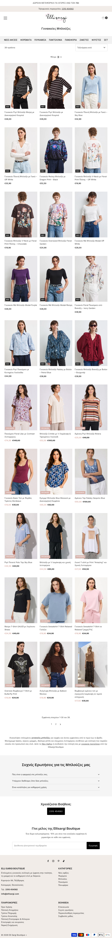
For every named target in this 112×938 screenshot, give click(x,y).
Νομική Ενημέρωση (9, 925)
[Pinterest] (58, 860)
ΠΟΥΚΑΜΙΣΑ (40, 40)
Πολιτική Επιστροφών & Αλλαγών (15, 919)
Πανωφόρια (63, 885)
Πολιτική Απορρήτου (9, 910)
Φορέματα (62, 876)
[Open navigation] (5, 17)
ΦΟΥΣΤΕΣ (96, 40)
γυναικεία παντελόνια (90, 744)
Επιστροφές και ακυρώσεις (12, 922)
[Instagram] (53, 860)
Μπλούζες (62, 879)
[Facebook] (48, 860)
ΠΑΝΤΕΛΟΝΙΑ (55, 40)
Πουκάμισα (63, 882)
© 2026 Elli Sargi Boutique (13, 935)
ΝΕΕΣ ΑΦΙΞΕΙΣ (10, 40)
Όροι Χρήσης (6, 907)
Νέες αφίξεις (63, 873)
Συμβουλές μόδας (65, 916)
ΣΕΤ (106, 40)
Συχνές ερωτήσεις (65, 910)
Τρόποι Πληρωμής (8, 913)
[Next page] (60, 724)
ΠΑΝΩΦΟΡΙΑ (71, 40)
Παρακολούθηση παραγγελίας (71, 913)
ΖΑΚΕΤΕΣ (84, 40)
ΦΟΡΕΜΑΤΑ (26, 40)
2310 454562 (68, 9)
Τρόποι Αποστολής (9, 916)
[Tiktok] (63, 860)
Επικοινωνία (63, 907)
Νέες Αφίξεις (47, 744)
